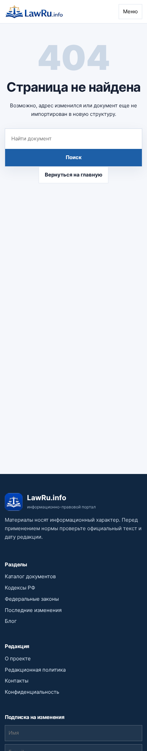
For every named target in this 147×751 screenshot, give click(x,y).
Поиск (74, 157)
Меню (130, 11)
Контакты (16, 680)
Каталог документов (30, 576)
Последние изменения (33, 610)
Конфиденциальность (32, 692)
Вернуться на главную (73, 174)
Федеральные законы (32, 599)
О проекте (18, 658)
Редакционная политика (35, 669)
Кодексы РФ (20, 587)
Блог (11, 621)
